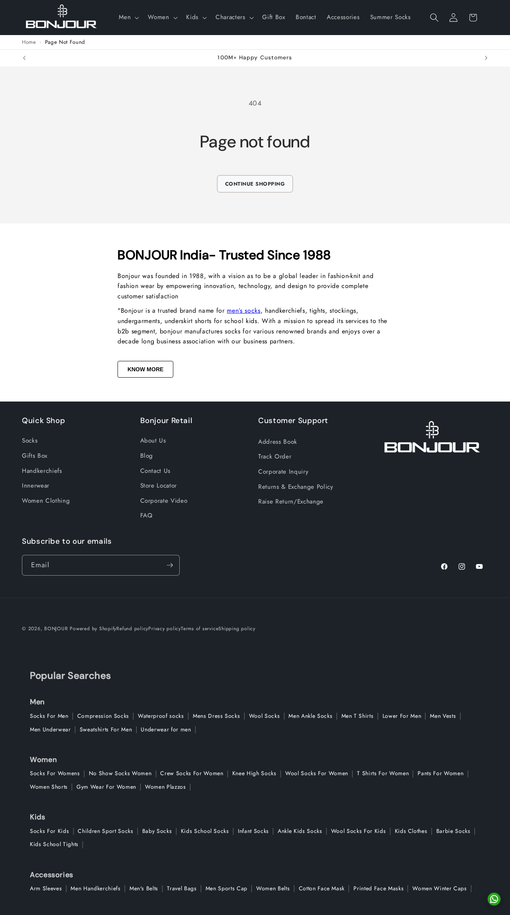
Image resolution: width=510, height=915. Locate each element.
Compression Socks (103, 716)
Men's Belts (143, 888)
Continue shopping (255, 184)
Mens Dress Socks (216, 716)
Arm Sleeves (46, 888)
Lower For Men (402, 716)
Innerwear (35, 485)
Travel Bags (181, 888)
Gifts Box (34, 455)
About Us (153, 440)
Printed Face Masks (378, 888)
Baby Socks (157, 831)
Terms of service (199, 628)
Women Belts (273, 888)
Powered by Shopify (93, 628)
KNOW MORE (145, 369)
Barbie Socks (453, 831)
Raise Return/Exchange (291, 501)
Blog (146, 455)
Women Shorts (49, 787)
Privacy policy (164, 628)
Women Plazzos (165, 787)
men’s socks (243, 310)
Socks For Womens (55, 773)
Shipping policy (236, 628)
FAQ (146, 515)
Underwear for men (166, 729)
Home (29, 42)
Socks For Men (49, 716)
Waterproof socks (161, 716)
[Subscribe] (169, 565)
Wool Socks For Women (316, 773)
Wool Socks (264, 716)
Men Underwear (50, 729)
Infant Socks (253, 831)
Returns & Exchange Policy (295, 486)
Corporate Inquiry (283, 471)
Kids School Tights (54, 844)
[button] (128, 17)
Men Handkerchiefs (95, 888)
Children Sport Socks (105, 831)
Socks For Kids (49, 831)
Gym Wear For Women (106, 787)
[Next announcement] (486, 58)
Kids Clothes (411, 831)
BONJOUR (56, 628)
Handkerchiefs (42, 470)
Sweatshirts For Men (106, 729)
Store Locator (158, 485)
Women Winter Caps (439, 888)
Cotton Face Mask (322, 888)
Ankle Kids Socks (300, 831)
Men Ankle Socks (310, 716)
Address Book (277, 441)
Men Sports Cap (226, 888)
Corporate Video (164, 500)
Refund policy (132, 628)
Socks (29, 440)
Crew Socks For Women (191, 773)
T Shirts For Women (383, 773)
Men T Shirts (357, 716)
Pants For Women (440, 773)
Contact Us (155, 470)
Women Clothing (46, 500)
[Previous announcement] (24, 58)
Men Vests (443, 716)
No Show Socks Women (120, 773)
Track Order (274, 456)
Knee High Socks (254, 773)
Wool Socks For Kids (358, 831)
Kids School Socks (205, 831)
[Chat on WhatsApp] (494, 899)
